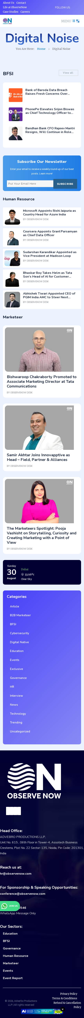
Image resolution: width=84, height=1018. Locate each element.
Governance (17, 678)
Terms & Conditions (64, 998)
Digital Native (18, 642)
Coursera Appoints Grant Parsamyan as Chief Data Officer (50, 233)
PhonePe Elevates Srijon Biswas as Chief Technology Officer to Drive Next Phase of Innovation (49, 113)
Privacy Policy (68, 994)
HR (11, 687)
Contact (21, 2)
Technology (17, 714)
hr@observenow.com (15, 874)
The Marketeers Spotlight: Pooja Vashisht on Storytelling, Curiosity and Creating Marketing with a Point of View (41, 535)
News (13, 705)
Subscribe (65, 183)
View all (68, 73)
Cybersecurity (18, 633)
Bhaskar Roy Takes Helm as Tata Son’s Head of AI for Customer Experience (47, 276)
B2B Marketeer (19, 615)
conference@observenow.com (22, 894)
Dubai (24, 568)
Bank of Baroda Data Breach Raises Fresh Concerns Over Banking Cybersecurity (46, 94)
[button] (67, 21)
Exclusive (15, 669)
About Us (8, 2)
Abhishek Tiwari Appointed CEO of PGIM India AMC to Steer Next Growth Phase (49, 297)
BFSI (12, 624)
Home (41, 49)
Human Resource (15, 956)
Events (13, 660)
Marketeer (11, 963)
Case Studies (10, 11)
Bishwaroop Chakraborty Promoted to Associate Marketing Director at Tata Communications (42, 381)
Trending (15, 722)
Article (13, 606)
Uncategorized (19, 731)
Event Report (13, 978)
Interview (15, 696)
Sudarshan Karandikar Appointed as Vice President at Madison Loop (50, 254)
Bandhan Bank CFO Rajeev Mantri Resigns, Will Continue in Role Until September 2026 (50, 132)
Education (16, 651)
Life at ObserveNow (15, 7)
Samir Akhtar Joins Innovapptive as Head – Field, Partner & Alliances (38, 457)
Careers (25, 11)
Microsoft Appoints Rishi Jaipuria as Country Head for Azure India (49, 213)
